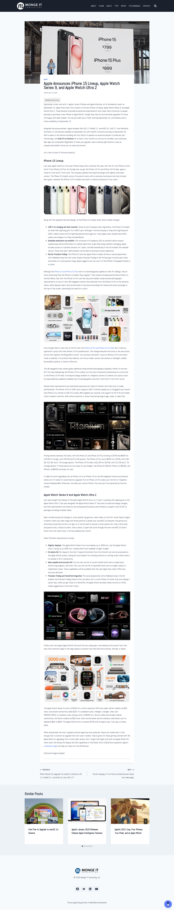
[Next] (145, 821)
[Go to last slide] (28, 821)
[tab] (82, 846)
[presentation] (44, 811)
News (123, 5)
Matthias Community (98, 902)
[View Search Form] (155, 6)
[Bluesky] (84, 889)
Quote (109, 5)
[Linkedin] (90, 889)
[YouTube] (96, 889)
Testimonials (134, 5)
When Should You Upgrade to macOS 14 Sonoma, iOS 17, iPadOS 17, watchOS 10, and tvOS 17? (61, 774)
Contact (146, 5)
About (93, 5)
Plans (101, 5)
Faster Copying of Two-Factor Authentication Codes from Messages (113, 774)
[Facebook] (77, 889)
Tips (116, 5)
